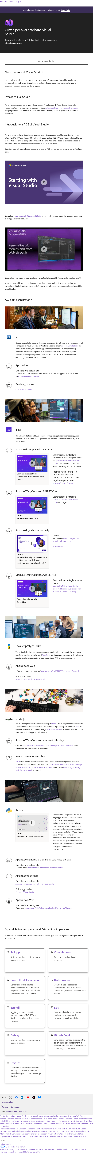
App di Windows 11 (22, 1118)
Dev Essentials (7, 1102)
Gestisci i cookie (55, 1149)
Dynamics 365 (51, 1128)
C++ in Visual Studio (70, 345)
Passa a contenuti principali (10, 1)
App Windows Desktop (64, 483)
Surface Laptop (15, 1116)
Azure (43, 1128)
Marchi (83, 1149)
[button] (44, 182)
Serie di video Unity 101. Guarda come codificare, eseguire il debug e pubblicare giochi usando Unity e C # (32, 560)
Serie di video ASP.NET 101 (27, 518)
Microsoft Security (34, 1128)
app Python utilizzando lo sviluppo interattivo (45, 867)
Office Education (26, 1123)
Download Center (50, 1118)
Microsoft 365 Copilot (77, 1128)
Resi (79, 1118)
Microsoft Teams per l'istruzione (80, 1121)
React (18, 761)
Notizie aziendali (45, 1136)
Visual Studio (11, 1111)
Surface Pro (4, 1116)
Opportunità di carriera (9, 1136)
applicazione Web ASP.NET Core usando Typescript (60, 671)
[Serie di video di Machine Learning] (32, 588)
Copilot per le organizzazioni (33, 1116)
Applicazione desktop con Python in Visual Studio (35, 883)
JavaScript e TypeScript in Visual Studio (31, 679)
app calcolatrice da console (28, 376)
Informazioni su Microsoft (28, 1136)
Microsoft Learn (50, 1131)
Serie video (21, 602)
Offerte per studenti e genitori (76, 1123)
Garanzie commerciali (22, 1121)
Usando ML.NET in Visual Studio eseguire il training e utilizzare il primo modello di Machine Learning (67, 589)
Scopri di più (65, 10)
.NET (20, 1111)
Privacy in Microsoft (59, 1136)
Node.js (54, 723)
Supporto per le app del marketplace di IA (73, 1131)
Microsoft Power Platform (49, 1133)
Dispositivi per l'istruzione (57, 1121)
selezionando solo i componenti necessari (61, 107)
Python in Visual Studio (25, 892)
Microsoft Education (39, 1121)
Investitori (72, 1136)
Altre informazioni (53, 729)
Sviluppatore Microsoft (35, 1131)
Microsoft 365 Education (9, 1123)
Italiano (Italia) (5, 1144)
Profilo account (36, 1118)
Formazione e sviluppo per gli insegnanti (48, 1123)
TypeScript (46, 655)
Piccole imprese (19, 1131)
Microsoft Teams (6, 1131)
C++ (25, 1111)
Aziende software (67, 1133)
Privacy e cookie (42, 1149)
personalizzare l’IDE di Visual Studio (27, 216)
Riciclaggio (9, 1121)
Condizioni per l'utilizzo (71, 1149)
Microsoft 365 (73, 1116)
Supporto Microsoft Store (67, 1118)
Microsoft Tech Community (10, 1133)
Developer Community (10, 1107)
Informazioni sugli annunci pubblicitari (15, 1151)
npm (78, 726)
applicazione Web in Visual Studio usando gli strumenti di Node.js (47, 745)
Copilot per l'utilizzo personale (56, 1116)
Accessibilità (81, 1136)
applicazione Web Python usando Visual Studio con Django (48, 908)
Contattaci (32, 1149)
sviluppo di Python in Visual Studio (30, 836)
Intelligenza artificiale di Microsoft (13, 1128)
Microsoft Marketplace (30, 1133)
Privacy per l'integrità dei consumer (14, 1149)
